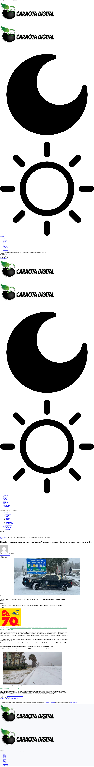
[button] (3, 258)
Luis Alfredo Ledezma (5, 555)
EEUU (5, 537)
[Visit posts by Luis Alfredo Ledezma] (4, 552)
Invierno (19, 696)
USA (22, 696)
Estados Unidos (13, 696)
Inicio (1, 537)
